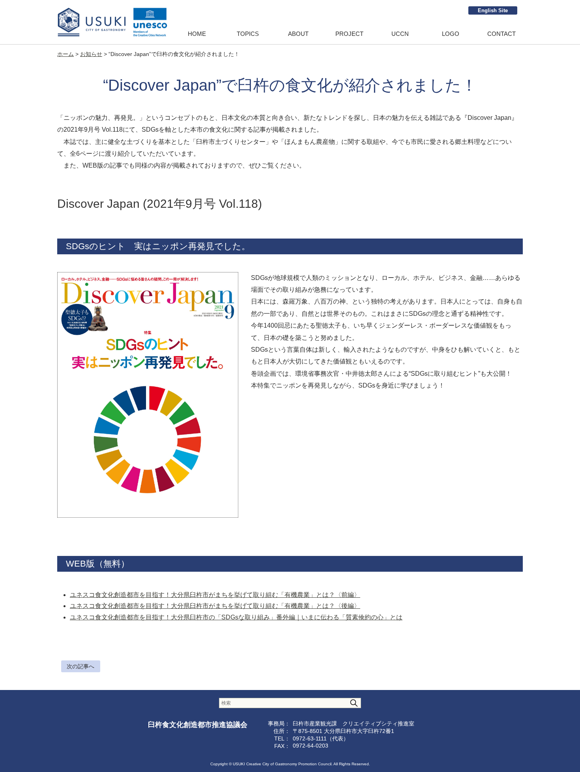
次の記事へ (80, 666)
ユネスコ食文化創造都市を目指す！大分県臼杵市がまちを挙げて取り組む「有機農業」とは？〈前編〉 (215, 594)
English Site (493, 10)
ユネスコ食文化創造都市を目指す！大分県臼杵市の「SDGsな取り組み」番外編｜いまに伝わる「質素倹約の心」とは (236, 617)
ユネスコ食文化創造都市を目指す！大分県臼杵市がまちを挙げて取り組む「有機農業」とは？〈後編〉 (215, 605)
